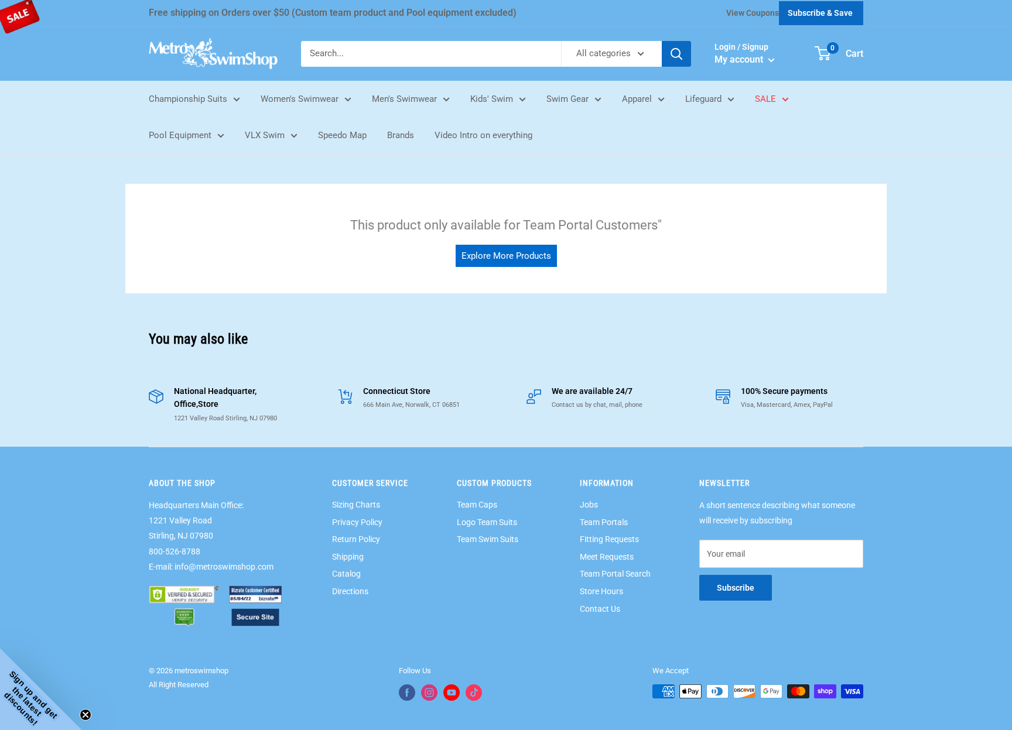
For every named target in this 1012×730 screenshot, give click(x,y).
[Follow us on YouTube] (451, 692)
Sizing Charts (356, 504)
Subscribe (735, 587)
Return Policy (356, 539)
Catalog (346, 573)
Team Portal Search (615, 573)
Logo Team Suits (487, 522)
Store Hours (601, 591)
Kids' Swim (491, 99)
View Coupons (752, 13)
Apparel (637, 99)
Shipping (348, 556)
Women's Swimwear (300, 99)
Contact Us (600, 609)
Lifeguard (703, 99)
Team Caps (477, 504)
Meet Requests (607, 556)
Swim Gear (567, 99)
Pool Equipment (180, 135)
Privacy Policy (357, 522)
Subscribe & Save (820, 13)
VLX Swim (265, 135)
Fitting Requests (609, 539)
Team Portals (604, 522)
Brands (400, 135)
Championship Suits (188, 99)
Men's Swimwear (404, 99)
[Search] (676, 54)
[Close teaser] (85, 715)
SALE (765, 99)
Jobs (589, 504)
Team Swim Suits (487, 539)
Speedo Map (342, 135)
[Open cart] (822, 53)
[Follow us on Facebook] (407, 692)
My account (739, 59)
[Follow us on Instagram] (429, 692)
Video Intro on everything (483, 135)
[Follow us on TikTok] (474, 692)
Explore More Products (506, 256)
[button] (41, 689)
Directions (350, 591)
